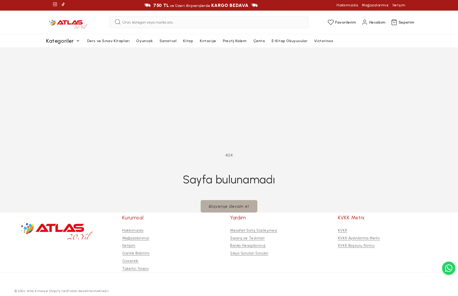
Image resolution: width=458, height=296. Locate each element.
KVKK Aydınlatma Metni (359, 238)
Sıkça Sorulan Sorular (249, 253)
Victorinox (323, 41)
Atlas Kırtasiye (37, 291)
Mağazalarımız (375, 5)
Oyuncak (144, 41)
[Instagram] (55, 5)
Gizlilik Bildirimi (136, 253)
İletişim (399, 5)
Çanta (259, 41)
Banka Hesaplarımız (248, 245)
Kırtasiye (208, 41)
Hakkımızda (347, 5)
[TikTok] (63, 5)
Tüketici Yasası (135, 268)
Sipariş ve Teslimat (247, 238)
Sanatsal (168, 41)
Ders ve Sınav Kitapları (108, 41)
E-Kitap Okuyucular (290, 41)
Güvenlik (130, 261)
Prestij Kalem (235, 41)
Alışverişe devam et (229, 206)
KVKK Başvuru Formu (356, 245)
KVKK (342, 230)
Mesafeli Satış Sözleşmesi (253, 230)
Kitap (188, 41)
